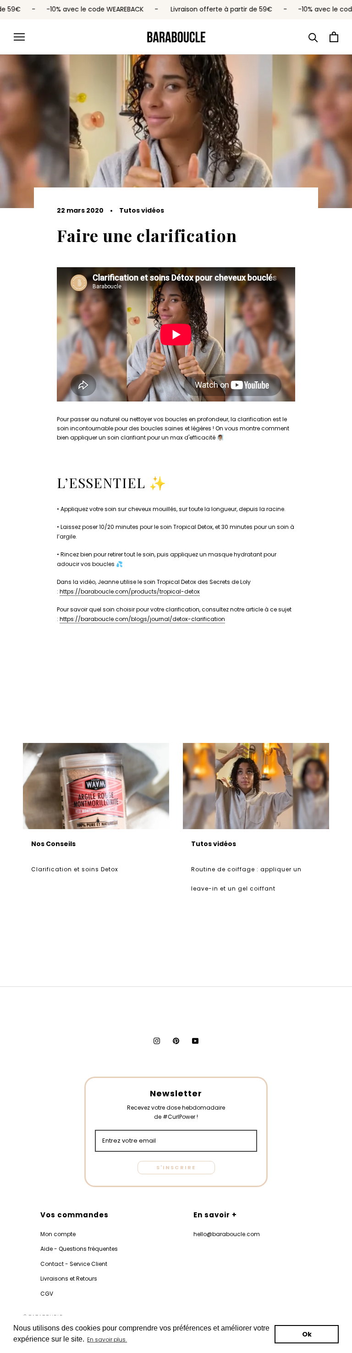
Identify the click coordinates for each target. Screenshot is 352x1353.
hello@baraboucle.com (226, 1234)
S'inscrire (176, 1167)
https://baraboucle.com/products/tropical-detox (130, 591)
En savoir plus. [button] (107, 1339)
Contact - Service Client (73, 1264)
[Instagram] (157, 1040)
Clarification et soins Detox (74, 869)
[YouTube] (195, 1040)
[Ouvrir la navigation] (19, 37)
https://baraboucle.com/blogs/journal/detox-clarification (142, 619)
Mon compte (58, 1234)
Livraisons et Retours (68, 1278)
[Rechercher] (313, 37)
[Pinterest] (176, 1040)
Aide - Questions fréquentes (79, 1249)
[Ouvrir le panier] (334, 37)
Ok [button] (307, 1334)
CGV (46, 1294)
